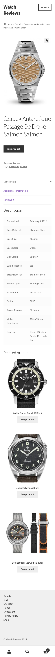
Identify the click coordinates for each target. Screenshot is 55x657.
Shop (6, 619)
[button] (46, 40)
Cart (6, 599)
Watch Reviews (12, 10)
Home (9, 24)
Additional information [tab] (16, 190)
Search (27, 652)
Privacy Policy (11, 615)
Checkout (8, 603)
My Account (9, 652)
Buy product (13, 148)
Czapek (18, 24)
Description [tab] (10, 181)
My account (9, 611)
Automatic (14, 166)
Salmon (23, 166)
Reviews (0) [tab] (9, 199)
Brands (7, 595)
